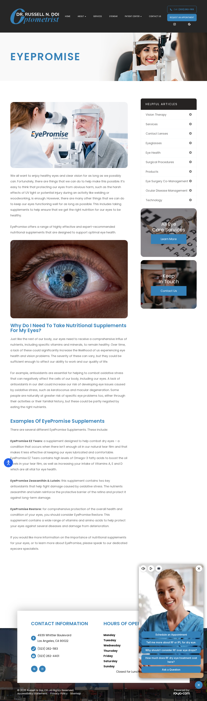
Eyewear (113, 16)
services (152, 124)
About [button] (81, 16)
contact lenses (157, 134)
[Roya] (182, 693)
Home (67, 16)
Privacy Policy (59, 693)
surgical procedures (160, 162)
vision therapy (156, 115)
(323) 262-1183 (48, 648)
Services (97, 16)
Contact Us (155, 16)
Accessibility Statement (32, 693)
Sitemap (75, 693)
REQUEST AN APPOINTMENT (182, 17)
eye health (153, 153)
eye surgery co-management (167, 181)
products (152, 172)
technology (154, 200)
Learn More (169, 239)
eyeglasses (154, 143)
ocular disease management (166, 191)
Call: (184, 9)
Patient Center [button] (132, 16)
